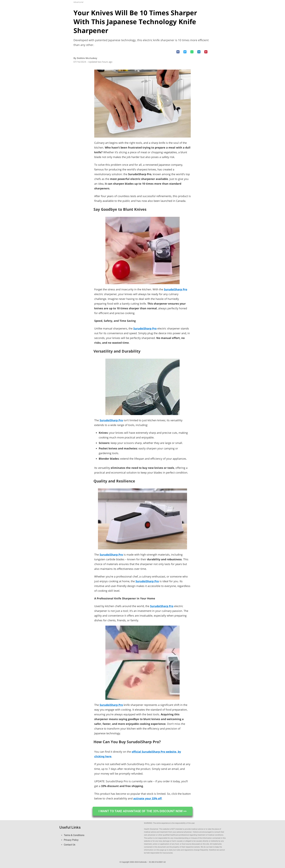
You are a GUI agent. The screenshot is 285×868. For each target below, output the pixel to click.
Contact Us (69, 844)
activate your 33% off (147, 798)
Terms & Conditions (74, 835)
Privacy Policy (71, 840)
